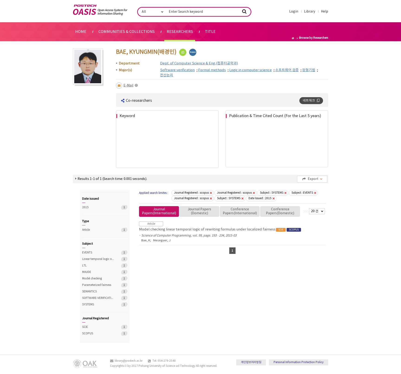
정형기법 (308, 70)
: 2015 (260, 198)
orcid (182, 52)
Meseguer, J (162, 240)
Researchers (180, 32)
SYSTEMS (98, 304)
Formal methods (212, 70)
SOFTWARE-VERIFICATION (98, 298)
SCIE (98, 327)
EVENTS (98, 252)
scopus (192, 52)
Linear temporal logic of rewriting (98, 259)
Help (324, 11)
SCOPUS (98, 333)
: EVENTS (302, 192)
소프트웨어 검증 (287, 70)
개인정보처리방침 (251, 362)
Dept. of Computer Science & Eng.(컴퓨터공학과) (199, 63)
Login (293, 11)
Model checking (98, 278)
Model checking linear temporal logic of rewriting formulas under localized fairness (219, 229)
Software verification (177, 70)
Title (210, 32)
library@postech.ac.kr (128, 360)
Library (309, 11)
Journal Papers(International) (159, 211)
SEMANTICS (98, 291)
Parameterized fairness (98, 285)
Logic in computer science (250, 70)
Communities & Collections (126, 32)
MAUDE (98, 272)
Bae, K (145, 240)
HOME (80, 32)
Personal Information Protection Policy (298, 362)
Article (98, 229)
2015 (98, 207)
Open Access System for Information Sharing (100, 10)
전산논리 (166, 75)
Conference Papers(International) (240, 211)
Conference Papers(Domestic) (280, 211)
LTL (98, 265)
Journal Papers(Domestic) (199, 211)
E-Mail (128, 85)
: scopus (191, 192)
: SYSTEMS (271, 192)
